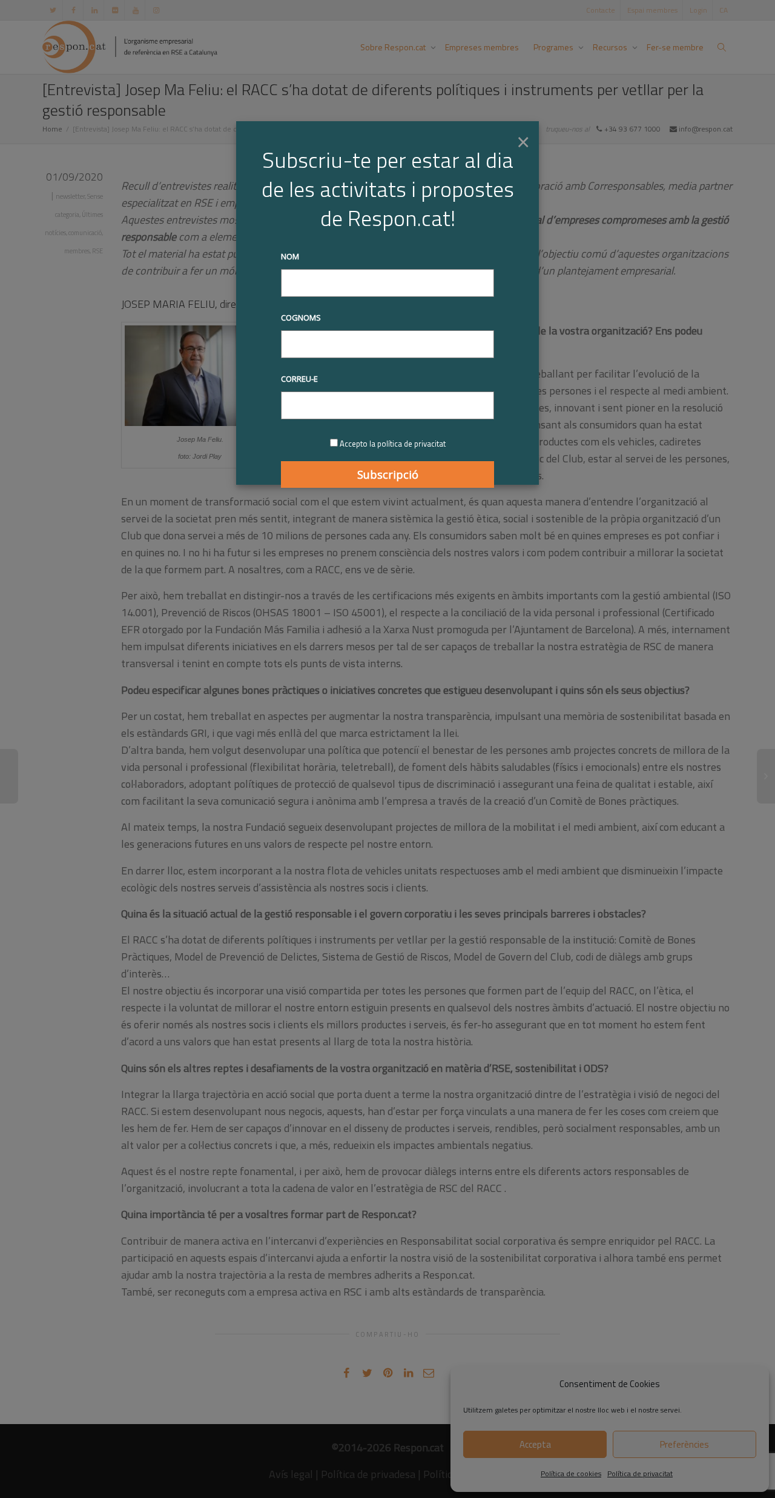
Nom (290, 256)
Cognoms (301, 317)
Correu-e (299, 378)
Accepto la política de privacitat (393, 444)
